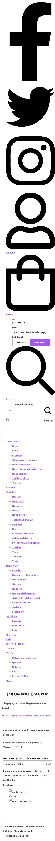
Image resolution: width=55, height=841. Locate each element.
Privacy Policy (20, 676)
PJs (14, 528)
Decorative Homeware (25, 574)
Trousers (17, 556)
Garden (16, 584)
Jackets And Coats (22, 519)
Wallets (16, 482)
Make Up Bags (20, 473)
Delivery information (24, 657)
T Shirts (16, 547)
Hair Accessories (21, 464)
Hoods (15, 510)
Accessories (12, 441)
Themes (10, 648)
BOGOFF (10, 487)
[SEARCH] (48, 410)
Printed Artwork (21, 602)
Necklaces (18, 625)
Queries (16, 662)
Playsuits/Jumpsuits (23, 533)
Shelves (16, 607)
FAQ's (15, 671)
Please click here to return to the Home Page (27, 715)
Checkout (40, 342)
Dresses (16, 496)
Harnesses (18, 505)
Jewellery (11, 616)
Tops (15, 551)
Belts (15, 450)
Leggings (17, 524)
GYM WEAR (18, 501)
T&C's (9, 653)
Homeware (12, 565)
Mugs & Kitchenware (23, 593)
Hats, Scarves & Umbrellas (27, 469)
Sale (8, 639)
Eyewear (17, 455)
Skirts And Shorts (22, 538)
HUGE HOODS (19, 515)
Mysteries (11, 634)
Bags (15, 446)
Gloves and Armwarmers (26, 459)
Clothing (11, 492)
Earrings (17, 620)
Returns (16, 666)
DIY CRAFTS (19, 579)
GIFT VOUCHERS (15, 643)
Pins (14, 630)
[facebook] (30, 79)
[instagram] (30, 187)
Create (25, 835)
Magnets (17, 588)
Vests (15, 561)
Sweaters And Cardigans (26, 542)
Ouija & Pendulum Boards (26, 597)
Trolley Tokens (20, 478)
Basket (20, 342)
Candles (17, 570)
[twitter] (30, 130)
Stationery (18, 611)
